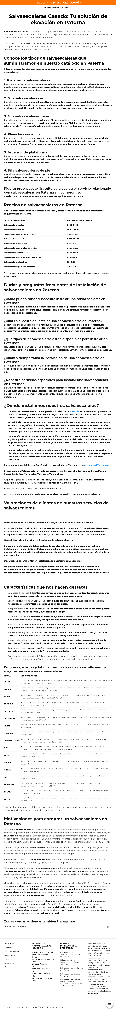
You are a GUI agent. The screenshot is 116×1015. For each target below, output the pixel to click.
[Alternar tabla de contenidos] (107, 927)
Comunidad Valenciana (96, 465)
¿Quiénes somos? (12, 952)
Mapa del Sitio (11, 955)
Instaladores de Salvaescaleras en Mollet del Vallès (71, 954)
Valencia (74, 411)
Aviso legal (9, 963)
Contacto (9, 948)
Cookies (8, 959)
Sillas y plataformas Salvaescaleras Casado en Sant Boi (71, 962)
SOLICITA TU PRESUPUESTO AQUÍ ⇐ (59, 2)
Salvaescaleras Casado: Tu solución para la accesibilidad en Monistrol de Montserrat (71, 983)
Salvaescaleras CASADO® (57, 7)
